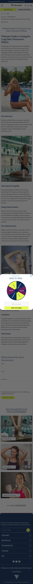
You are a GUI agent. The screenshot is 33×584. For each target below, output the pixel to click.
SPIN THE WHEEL (16, 308)
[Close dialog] (31, 276)
